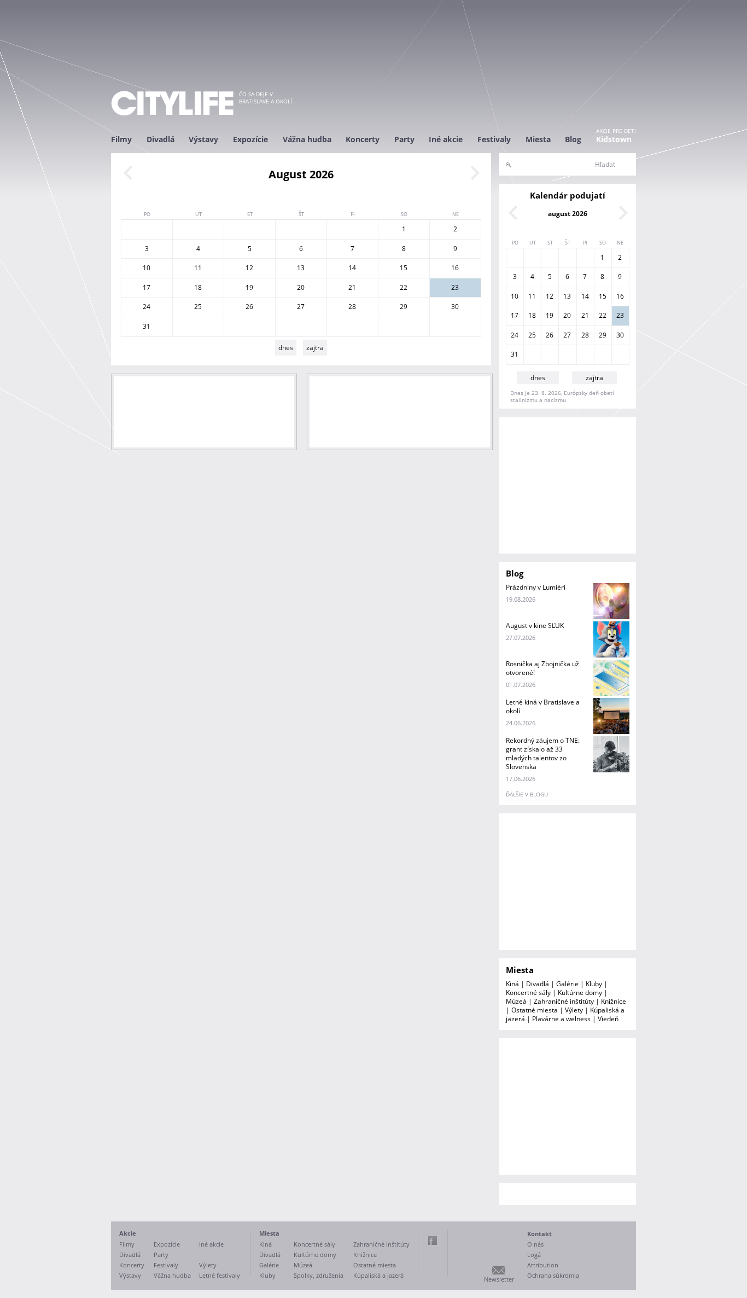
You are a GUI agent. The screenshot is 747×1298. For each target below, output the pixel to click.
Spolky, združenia (318, 1275)
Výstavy (203, 139)
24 (146, 306)
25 (198, 306)
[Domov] (172, 103)
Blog (573, 139)
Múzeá (516, 1001)
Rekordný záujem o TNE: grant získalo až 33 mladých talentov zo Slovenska (543, 753)
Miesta (538, 139)
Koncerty (363, 139)
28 (352, 306)
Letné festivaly (219, 1275)
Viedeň (608, 1018)
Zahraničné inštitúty (564, 1001)
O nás (535, 1244)
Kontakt (539, 1234)
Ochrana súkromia (553, 1275)
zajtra (315, 347)
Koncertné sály (528, 992)
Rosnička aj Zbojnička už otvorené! (542, 668)
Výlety (574, 1010)
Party (404, 139)
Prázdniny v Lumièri (535, 587)
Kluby (594, 983)
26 (249, 306)
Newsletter (499, 1279)
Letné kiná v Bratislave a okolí (543, 706)
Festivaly (494, 139)
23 (455, 287)
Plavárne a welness (561, 1018)
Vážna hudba (307, 139)
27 (301, 306)
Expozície (250, 139)
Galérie (567, 983)
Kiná (512, 983)
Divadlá (160, 139)
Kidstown (614, 139)
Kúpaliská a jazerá (378, 1275)
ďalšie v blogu (527, 794)
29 (403, 306)
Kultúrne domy (580, 992)
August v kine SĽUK (535, 625)
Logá (534, 1254)
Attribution (542, 1265)
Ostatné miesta (534, 1010)
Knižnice (613, 1001)
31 (146, 326)
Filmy (121, 139)
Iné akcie (446, 139)
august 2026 (567, 213)
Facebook (433, 1240)
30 (455, 306)
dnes (285, 347)
